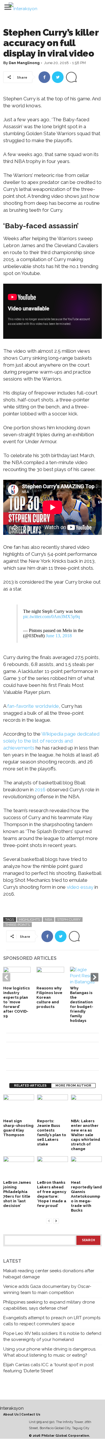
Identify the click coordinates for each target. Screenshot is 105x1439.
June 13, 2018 (59, 635)
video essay (80, 887)
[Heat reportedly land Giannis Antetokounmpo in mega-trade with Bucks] (86, 1167)
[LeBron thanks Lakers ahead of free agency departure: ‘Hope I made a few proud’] (52, 1167)
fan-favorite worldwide (33, 706)
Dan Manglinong (24, 63)
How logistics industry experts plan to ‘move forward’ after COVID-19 (16, 1002)
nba (48, 919)
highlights (29, 919)
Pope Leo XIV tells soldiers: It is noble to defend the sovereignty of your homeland (52, 1336)
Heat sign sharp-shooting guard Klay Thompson (18, 1128)
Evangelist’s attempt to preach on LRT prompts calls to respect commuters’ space (51, 1320)
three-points (17, 925)
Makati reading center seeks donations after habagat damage (48, 1273)
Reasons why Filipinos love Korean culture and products (49, 997)
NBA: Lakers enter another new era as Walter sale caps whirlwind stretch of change (85, 1135)
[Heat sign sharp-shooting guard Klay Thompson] (18, 1105)
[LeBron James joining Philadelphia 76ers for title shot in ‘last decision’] (18, 1167)
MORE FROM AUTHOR (73, 1085)
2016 (40, 789)
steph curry (68, 919)
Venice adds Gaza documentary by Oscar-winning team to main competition (47, 1289)
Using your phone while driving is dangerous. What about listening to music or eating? (49, 1352)
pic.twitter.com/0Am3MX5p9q (51, 616)
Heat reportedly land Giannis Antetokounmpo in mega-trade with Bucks (86, 1196)
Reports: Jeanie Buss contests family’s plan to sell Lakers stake (51, 1132)
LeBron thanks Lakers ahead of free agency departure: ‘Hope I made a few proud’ (51, 1194)
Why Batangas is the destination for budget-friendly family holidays (81, 1004)
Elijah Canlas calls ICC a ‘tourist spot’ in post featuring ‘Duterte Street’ (48, 1367)
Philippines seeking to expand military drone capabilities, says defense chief (49, 1305)
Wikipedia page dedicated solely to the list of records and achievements (51, 741)
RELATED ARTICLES (30, 1085)
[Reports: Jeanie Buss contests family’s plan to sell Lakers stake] (52, 1105)
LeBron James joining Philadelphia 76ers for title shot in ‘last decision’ (17, 1194)
